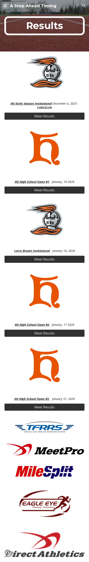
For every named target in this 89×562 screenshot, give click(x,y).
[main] (44, 25)
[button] (5, 5)
